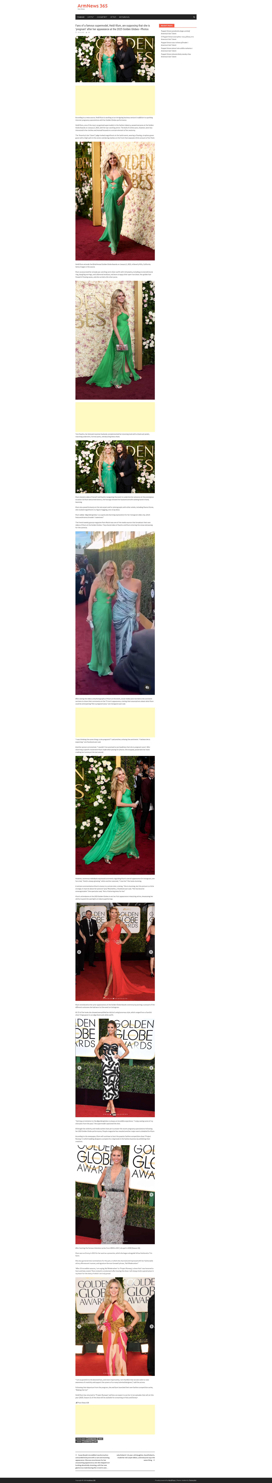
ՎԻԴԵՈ (113, 17)
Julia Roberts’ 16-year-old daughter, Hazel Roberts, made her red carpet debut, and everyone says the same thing (135, 1457)
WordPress (172, 1480)
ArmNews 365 (93, 6)
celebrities (88, 1441)
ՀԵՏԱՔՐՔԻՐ (102, 17)
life (95, 1441)
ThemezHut (192, 1480)
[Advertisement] (115, 100)
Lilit (89, 32)
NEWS (100, 1439)
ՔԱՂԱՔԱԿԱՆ (124, 17)
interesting (92, 1439)
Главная (80, 17)
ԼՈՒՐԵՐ (91, 17)
